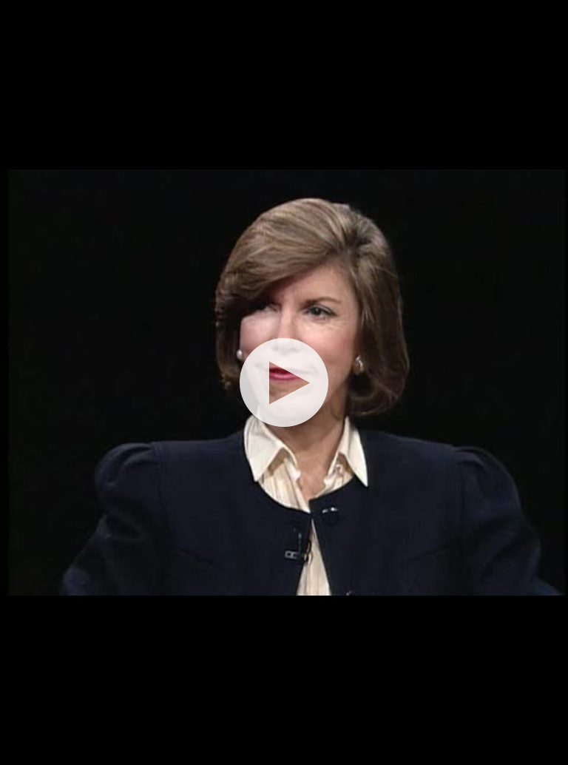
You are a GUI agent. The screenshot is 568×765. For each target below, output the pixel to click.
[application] (284, 382)
